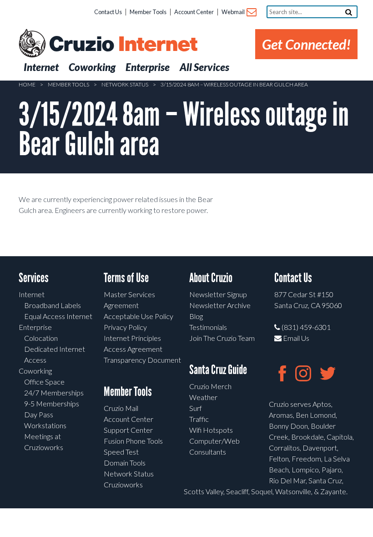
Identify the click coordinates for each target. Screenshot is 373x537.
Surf (195, 408)
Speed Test (121, 451)
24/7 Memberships (54, 392)
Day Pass (38, 414)
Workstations (45, 425)
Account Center (194, 11)
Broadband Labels (52, 305)
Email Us (295, 338)
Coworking (35, 370)
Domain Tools (125, 462)
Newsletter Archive (220, 305)
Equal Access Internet (58, 316)
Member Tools (148, 11)
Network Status (124, 84)
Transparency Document (142, 359)
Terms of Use (126, 278)
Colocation (41, 338)
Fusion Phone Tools (133, 440)
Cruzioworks (123, 484)
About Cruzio (210, 278)
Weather (203, 397)
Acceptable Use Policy (138, 316)
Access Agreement (133, 348)
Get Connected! (306, 44)
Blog (196, 316)
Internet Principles (132, 338)
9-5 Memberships (51, 403)
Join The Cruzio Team (222, 338)
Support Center (128, 430)
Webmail (234, 11)
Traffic (199, 419)
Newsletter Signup (218, 294)
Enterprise (35, 327)
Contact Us (108, 11)
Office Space (44, 381)
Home (27, 84)
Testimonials (208, 327)
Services (34, 278)
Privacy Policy (125, 327)
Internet (32, 294)
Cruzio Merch (210, 386)
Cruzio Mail (121, 408)
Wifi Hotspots (211, 430)
